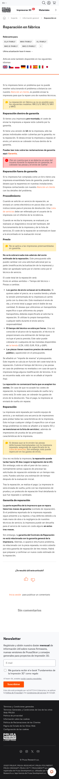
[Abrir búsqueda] (44, 2)
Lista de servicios (17, 449)
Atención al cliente (20, 92)
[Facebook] (21, 751)
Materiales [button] (44, 10)
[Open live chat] (52, 772)
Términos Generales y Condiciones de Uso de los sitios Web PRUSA (27, 711)
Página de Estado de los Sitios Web (19, 726)
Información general (30, 18)
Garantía (12, 153)
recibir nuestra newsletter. (31, 678)
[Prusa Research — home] (6, 10)
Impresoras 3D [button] (25, 9)
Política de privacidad (13, 715)
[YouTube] (38, 751)
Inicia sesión (15, 594)
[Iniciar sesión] (49, 2)
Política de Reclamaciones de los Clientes (22, 722)
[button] (5, 66)
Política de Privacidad (13, 693)
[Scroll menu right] (56, 10)
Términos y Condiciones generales (18, 706)
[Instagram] (26, 751)
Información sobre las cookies (16, 719)
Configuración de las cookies (16, 729)
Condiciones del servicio (36, 693)
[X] (32, 751)
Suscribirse (13, 684)
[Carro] (54, 2)
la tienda (13, 345)
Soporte (14, 18)
